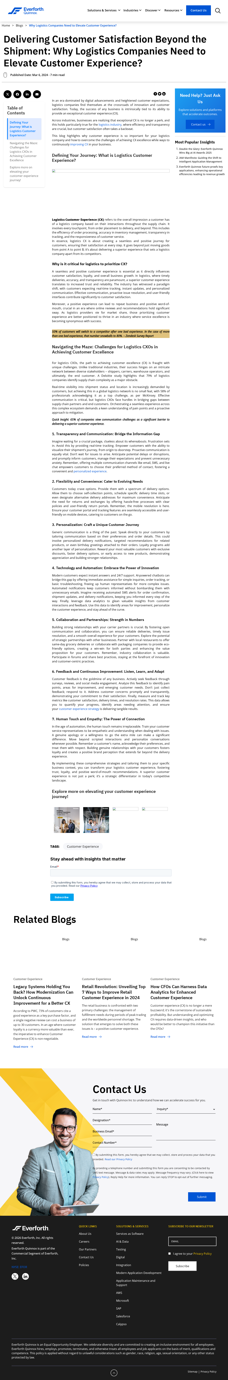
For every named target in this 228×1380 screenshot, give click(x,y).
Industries (130, 10)
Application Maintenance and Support (135, 1283)
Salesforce (123, 1316)
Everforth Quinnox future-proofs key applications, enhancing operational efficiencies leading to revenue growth (202, 170)
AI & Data (122, 1241)
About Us (85, 1234)
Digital (120, 1257)
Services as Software (130, 1234)
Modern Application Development (139, 1273)
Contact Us (198, 10)
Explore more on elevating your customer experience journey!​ (24, 173)
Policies (84, 1265)
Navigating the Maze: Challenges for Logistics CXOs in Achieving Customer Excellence (24, 151)
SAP (118, 1308)
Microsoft (122, 1301)
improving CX (79, 144)
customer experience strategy (79, 709)
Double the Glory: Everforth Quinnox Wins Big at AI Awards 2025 (201, 150)
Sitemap (193, 1371)
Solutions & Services (101, 10)
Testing (121, 1249)
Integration (123, 1265)
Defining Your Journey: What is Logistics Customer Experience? (23, 128)
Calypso (121, 1324)
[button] (8, 94)
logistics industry (110, 125)
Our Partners (88, 1249)
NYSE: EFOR (19, 1267)
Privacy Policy (100, 1177)
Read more (20, 1047)
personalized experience (90, 471)
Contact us (198, 124)
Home (6, 25)
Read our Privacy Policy (118, 1159)
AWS (119, 1293)
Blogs (20, 25)
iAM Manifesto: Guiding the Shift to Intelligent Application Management (201, 159)
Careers (84, 1241)
